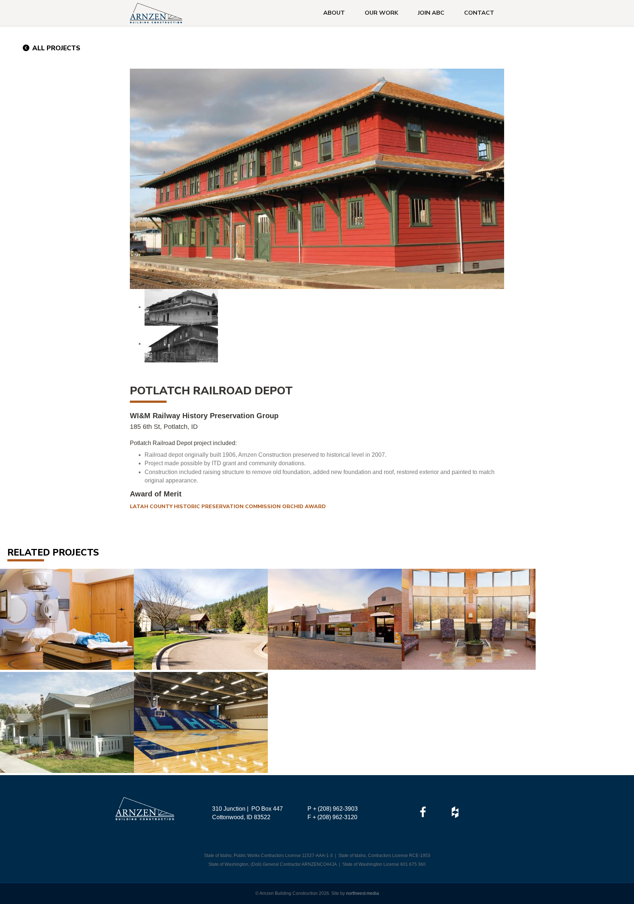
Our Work (381, 13)
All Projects (55, 48)
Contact (479, 13)
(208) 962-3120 (337, 817)
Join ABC (431, 13)
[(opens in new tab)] (422, 812)
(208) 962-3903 (338, 809)
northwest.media (362, 893)
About (334, 13)
